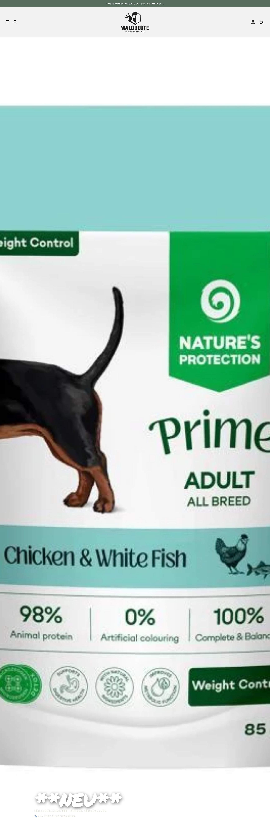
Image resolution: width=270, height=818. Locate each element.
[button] (8, 22)
